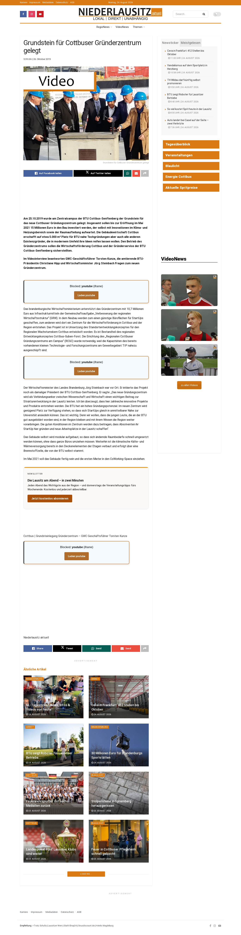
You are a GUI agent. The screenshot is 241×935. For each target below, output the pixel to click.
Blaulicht (98, 775)
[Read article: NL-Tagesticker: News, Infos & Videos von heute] (53, 696)
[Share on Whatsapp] (127, 173)
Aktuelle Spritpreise (181, 188)
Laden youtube (86, 295)
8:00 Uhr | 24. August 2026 (184, 113)
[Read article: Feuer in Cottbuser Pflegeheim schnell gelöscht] (119, 841)
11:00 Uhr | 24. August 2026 (185, 58)
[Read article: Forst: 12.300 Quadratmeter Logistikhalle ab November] (53, 894)
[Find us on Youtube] (40, 14)
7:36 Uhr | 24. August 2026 (184, 127)
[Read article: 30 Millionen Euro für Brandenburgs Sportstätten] (119, 745)
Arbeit (95, 679)
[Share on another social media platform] (145, 173)
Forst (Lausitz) (35, 876)
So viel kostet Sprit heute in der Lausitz (189, 109)
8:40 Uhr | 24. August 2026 (184, 101)
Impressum (34, 2)
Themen (137, 27)
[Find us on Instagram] (31, 14)
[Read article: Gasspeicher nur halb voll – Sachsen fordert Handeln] (119, 894)
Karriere (23, 2)
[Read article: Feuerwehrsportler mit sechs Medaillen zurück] (53, 793)
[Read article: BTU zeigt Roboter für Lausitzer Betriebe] (53, 745)
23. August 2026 (37, 811)
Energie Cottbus (178, 177)
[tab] (170, 43)
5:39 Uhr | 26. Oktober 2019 (37, 59)
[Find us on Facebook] (23, 14)
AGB (72, 2)
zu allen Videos (189, 385)
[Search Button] (204, 14)
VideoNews (122, 27)
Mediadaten (48, 2)
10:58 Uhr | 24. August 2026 (185, 72)
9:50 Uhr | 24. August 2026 (184, 87)
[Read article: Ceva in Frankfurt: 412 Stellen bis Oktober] (119, 696)
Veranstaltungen (178, 155)
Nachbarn (97, 876)
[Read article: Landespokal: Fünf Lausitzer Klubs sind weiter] (53, 841)
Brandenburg (34, 679)
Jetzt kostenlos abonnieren (49, 498)
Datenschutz (62, 2)
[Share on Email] (136, 173)
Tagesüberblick (177, 144)
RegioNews (103, 27)
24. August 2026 (37, 714)
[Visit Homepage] (120, 14)
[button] (189, 290)
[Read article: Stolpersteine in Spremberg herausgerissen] (119, 793)
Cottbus (31, 775)
